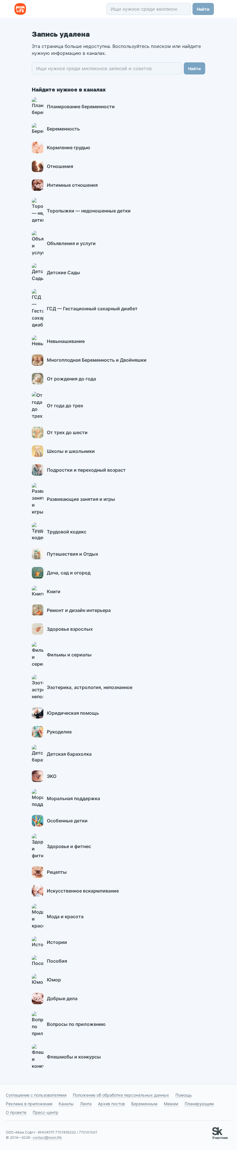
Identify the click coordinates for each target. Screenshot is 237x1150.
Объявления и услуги (71, 243)
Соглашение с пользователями (36, 1095)
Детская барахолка (69, 754)
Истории (57, 942)
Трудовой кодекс (66, 532)
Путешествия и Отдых (72, 554)
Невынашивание (66, 341)
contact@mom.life (47, 1137)
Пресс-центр (45, 1112)
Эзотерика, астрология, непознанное (89, 687)
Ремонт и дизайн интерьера (79, 610)
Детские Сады (63, 272)
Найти (203, 9)
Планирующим (199, 1103)
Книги (53, 591)
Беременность (63, 129)
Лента (86, 1103)
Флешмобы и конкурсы (74, 1057)
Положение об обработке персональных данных (121, 1095)
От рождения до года (71, 379)
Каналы (66, 1103)
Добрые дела (62, 998)
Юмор (54, 980)
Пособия (57, 961)
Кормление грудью (68, 147)
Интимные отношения (72, 185)
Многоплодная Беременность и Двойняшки (97, 360)
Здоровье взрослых (70, 629)
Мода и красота (65, 916)
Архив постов (111, 1103)
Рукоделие (59, 732)
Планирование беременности (81, 106)
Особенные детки (67, 821)
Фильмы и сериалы (69, 655)
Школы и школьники (71, 451)
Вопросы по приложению (76, 1024)
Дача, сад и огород (68, 573)
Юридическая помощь (73, 713)
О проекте (16, 1112)
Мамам (171, 1103)
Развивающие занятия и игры (81, 499)
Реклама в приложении (29, 1103)
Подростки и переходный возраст (86, 470)
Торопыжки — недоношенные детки (89, 211)
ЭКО (51, 776)
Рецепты (57, 872)
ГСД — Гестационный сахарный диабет (92, 308)
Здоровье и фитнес (69, 846)
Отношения (60, 166)
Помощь (183, 1095)
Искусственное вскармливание (83, 891)
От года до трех (65, 405)
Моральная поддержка (73, 798)
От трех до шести (67, 432)
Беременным (144, 1103)
